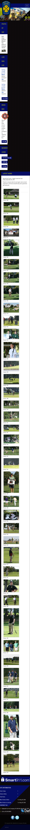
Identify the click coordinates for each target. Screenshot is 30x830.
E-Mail (3, 166)
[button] (28, 14)
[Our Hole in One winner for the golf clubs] (11, 482)
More (3, 141)
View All (4, 98)
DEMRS (4, 162)
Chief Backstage (6, 157)
